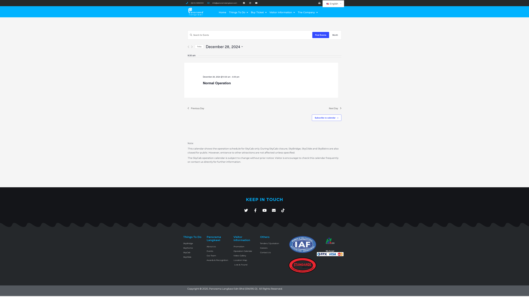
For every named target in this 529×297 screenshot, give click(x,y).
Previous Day (197, 108)
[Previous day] (188, 47)
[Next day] (192, 47)
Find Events (320, 35)
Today (199, 46)
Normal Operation (217, 83)
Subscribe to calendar (325, 117)
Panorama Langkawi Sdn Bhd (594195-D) (233, 288)
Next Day (333, 108)
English (333, 3)
